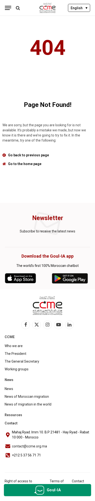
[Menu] (8, 7)
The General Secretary (22, 361)
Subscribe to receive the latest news (47, 231)
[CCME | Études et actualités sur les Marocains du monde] (47, 8)
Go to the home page (24, 164)
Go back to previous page (28, 155)
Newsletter (47, 218)
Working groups (16, 369)
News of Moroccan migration (27, 396)
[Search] (17, 7)
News (9, 389)
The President (15, 354)
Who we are (14, 346)
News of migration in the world (28, 404)
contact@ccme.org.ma (29, 446)
